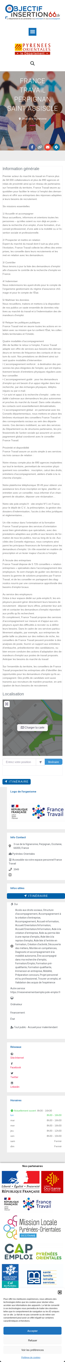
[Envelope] (47, 147)
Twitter (14, 1077)
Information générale (21, 168)
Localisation (13, 694)
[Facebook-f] (32, 147)
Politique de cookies (30, 1357)
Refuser (32, 1340)
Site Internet (17, 1057)
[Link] (39, 147)
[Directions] (56, 147)
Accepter (32, 1331)
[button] (60, 1292)
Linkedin (14, 1086)
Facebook (15, 1067)
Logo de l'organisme (23, 791)
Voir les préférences (32, 1350)
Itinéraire (53, 762)
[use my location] (40, 762)
